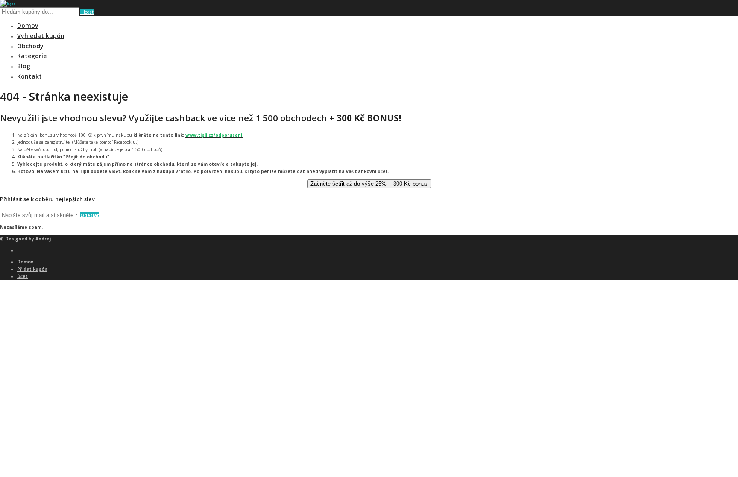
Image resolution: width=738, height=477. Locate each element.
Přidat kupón (32, 269)
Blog (23, 66)
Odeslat (89, 215)
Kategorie (32, 56)
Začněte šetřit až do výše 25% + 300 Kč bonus (369, 184)
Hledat (87, 12)
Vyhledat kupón (40, 36)
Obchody (30, 46)
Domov (27, 25)
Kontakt (29, 76)
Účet (22, 276)
